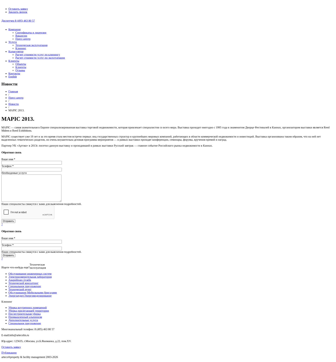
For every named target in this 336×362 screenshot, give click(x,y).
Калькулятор (15, 51)
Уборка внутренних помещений (27, 307)
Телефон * (7, 166)
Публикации (9, 352)
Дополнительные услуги (23, 320)
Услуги (12, 42)
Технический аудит (19, 289)
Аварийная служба (19, 279)
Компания (14, 29)
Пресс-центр (22, 38)
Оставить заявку (11, 347)
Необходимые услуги (14, 172)
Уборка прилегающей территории (28, 310)
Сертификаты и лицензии (30, 32)
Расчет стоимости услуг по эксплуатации (40, 57)
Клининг (20, 48)
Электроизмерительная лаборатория (30, 276)
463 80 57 (18, 20)
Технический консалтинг (23, 283)
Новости (13, 104)
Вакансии (21, 35)
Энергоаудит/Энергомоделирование (30, 295)
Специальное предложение (24, 286)
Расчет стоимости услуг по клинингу (37, 54)
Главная (13, 91)
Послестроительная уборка (24, 313)
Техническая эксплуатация (31, 45)
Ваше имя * (8, 159)
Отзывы (20, 70)
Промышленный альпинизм (25, 317)
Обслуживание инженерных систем (29, 273)
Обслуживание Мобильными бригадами (32, 292)
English (12, 76)
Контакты (14, 73)
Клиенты (13, 60)
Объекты (20, 64)
